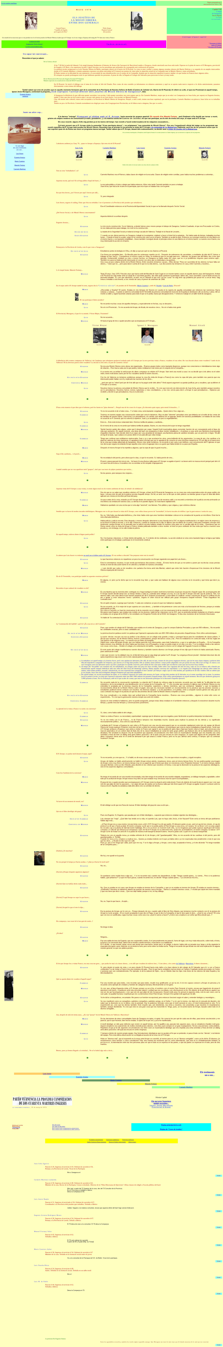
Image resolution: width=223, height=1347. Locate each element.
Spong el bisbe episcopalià (117, 1142)
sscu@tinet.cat (16, 1127)
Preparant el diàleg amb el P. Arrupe (215, 44)
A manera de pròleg (34, 41)
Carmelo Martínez (20, 169)
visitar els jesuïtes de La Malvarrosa (182, 129)
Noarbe (159, 286)
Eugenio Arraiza (19, 157)
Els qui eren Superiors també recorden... (161, 1104)
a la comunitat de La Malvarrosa (164, 127)
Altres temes (132, 1142)
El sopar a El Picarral (214, 47)
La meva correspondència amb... (34, 47)
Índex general (117, 44)
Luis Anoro (19, 153)
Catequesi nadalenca (112, 1140)
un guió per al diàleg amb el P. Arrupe (97, 555)
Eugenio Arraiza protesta (25, 95)
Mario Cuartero (20, 161)
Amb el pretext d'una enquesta (96, 1142)
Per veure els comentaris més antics (66, 1129)
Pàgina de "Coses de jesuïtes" (171, 1129)
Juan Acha (79, 148)
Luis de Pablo (168, 286)
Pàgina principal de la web (171, 1125)
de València (180, 963)
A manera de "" (34, 44)
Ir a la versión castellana (9, 3)
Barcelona (189, 963)
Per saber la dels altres (58, 1126)
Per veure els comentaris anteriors (65, 1128)
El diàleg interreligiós (96, 1140)
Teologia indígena (128, 1140)
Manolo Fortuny (20, 165)
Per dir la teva (56, 1125)
